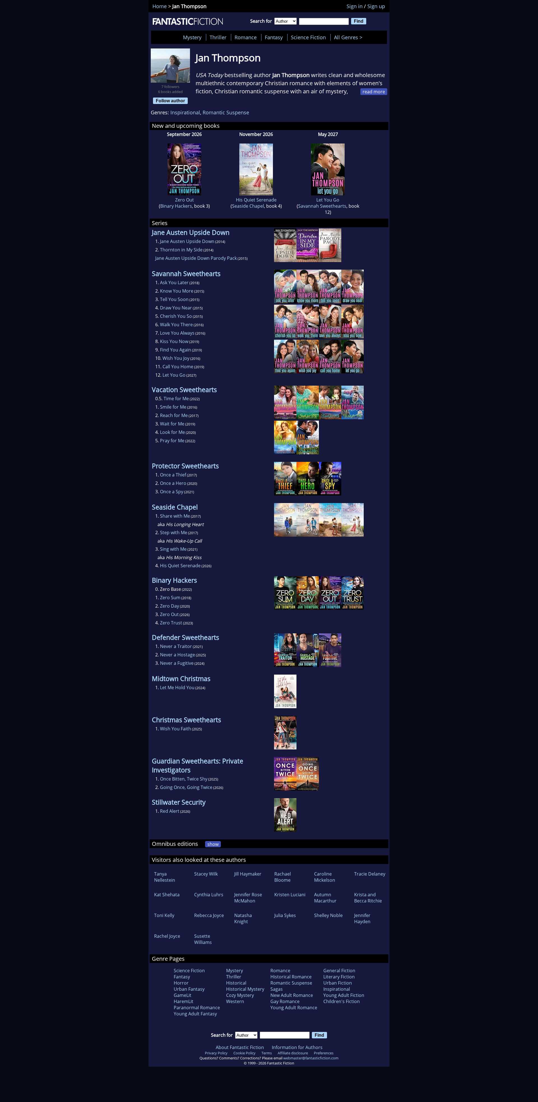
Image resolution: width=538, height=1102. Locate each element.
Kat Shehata (167, 895)
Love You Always (177, 333)
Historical (236, 983)
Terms (266, 1052)
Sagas (276, 989)
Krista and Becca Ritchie (368, 898)
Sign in (355, 6)
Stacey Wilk (206, 874)
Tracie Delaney (369, 874)
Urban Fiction (337, 983)
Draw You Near (176, 308)
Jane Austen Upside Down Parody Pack (196, 258)
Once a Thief (173, 475)
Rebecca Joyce (209, 915)
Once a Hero (173, 483)
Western (235, 1001)
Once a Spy (171, 492)
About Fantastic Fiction (240, 1047)
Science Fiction (308, 37)
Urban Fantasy (189, 989)
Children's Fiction (341, 1001)
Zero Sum (170, 597)
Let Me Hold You (177, 687)
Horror (181, 983)
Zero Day (169, 606)
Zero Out (184, 200)
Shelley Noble (328, 915)
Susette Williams (203, 939)
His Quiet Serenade (256, 200)
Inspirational (185, 112)
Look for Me (172, 432)
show (213, 844)
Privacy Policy (216, 1052)
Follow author (170, 100)
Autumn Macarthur (325, 898)
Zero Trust (171, 623)
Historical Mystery (245, 989)
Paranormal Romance (197, 1007)
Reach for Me (174, 415)
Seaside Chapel (248, 206)
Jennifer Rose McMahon (248, 898)
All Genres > (349, 37)
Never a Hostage (177, 655)
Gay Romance (285, 1001)
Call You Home (178, 367)
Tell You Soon (174, 299)
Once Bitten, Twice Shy (183, 779)
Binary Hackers (176, 206)
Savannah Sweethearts (322, 206)
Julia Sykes (285, 915)
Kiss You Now (174, 341)
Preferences (323, 1052)
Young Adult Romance (293, 1007)
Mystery (192, 37)
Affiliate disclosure (293, 1052)
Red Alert (169, 811)
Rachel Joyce (167, 936)
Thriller (218, 37)
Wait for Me (172, 424)
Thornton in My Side (181, 250)
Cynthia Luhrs (208, 895)
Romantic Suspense (226, 112)
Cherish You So (176, 316)
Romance (246, 37)
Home (159, 6)
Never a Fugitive (177, 663)
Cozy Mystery (240, 995)
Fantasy (274, 37)
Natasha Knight (243, 918)
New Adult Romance (291, 995)
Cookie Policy (244, 1052)
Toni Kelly (164, 915)
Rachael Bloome (282, 877)
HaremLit (183, 1001)
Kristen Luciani (289, 895)
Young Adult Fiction (343, 995)
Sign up (376, 6)
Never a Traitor (176, 646)
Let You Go (327, 200)
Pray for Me (172, 440)
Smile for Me (173, 407)
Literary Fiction (339, 977)
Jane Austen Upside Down (187, 241)
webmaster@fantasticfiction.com (310, 1058)
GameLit (182, 995)
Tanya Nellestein (164, 877)
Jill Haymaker (247, 874)
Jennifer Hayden (362, 918)
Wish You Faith (175, 729)
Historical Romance (291, 977)
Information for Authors (297, 1047)
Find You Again (175, 350)
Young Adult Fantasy (195, 1014)
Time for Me (176, 398)
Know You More (176, 291)
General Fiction (339, 970)
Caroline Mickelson (324, 877)
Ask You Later (174, 282)
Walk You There (176, 324)
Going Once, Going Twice (186, 787)
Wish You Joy (176, 358)
